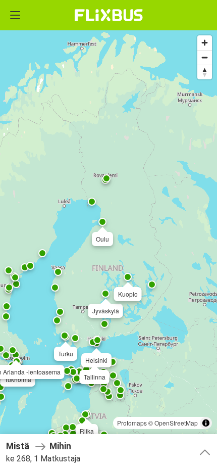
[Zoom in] (204, 42)
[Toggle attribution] (206, 423)
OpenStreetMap (176, 422)
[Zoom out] (204, 57)
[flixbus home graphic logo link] (109, 15)
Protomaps (132, 422)
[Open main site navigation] (15, 15)
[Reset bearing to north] (204, 72)
